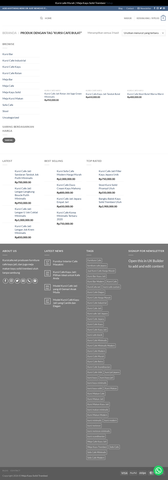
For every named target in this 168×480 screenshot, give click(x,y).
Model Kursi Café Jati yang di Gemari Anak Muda (65, 288)
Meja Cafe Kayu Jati (96, 441)
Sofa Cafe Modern (95, 457)
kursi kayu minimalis (96, 383)
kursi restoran (94, 425)
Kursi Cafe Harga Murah (98, 297)
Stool (5, 111)
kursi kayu (92, 377)
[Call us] (29, 281)
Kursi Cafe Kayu (11, 66)
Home (48, 18)
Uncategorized (10, 117)
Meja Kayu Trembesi (97, 447)
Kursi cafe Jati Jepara (97, 313)
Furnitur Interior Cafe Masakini (65, 263)
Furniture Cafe (94, 260)
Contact (130, 8)
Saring (9, 140)
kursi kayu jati (106, 377)
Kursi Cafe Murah (95, 356)
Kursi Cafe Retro (95, 361)
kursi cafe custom (111, 287)
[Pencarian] (41, 18)
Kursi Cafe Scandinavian (98, 367)
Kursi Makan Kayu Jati (98, 404)
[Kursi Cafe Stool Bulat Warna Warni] (146, 65)
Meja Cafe (8, 85)
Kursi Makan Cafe (95, 393)
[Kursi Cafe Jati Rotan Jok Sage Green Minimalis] (63, 65)
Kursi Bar (7, 54)
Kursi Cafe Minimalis (97, 340)
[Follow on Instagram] (158, 8)
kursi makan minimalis (97, 409)
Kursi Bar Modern (95, 281)
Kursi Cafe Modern (96, 351)
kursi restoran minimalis (98, 431)
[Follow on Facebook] (155, 8)
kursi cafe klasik (94, 335)
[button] (158, 470)
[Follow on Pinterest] (35, 281)
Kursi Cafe (112, 281)
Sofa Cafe (7, 104)
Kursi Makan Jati (95, 399)
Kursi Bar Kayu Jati (96, 276)
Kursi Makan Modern (97, 415)
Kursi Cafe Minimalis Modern (101, 345)
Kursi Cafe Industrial (14, 60)
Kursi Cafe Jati (94, 308)
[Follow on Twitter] (161, 8)
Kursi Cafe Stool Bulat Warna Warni (145, 94)
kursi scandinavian (96, 436)
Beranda (9, 33)
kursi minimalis (94, 420)
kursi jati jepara (112, 372)
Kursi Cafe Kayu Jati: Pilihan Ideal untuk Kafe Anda (66, 275)
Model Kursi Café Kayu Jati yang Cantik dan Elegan (66, 302)
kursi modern (110, 420)
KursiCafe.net (93, 287)
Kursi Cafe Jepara (95, 319)
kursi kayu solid (94, 388)
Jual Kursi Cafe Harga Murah (101, 270)
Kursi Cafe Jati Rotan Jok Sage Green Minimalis (63, 95)
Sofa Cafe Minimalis (96, 452)
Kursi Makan (111, 388)
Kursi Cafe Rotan (12, 73)
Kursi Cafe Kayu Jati (97, 329)
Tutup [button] (109, 2)
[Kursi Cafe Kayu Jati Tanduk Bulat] (105, 65)
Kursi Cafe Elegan (95, 292)
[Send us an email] (164, 8)
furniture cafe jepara (96, 265)
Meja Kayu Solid (11, 92)
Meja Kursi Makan (12, 98)
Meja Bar (7, 79)
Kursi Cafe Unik (94, 372)
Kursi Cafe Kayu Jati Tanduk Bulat (103, 94)
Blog (120, 8)
